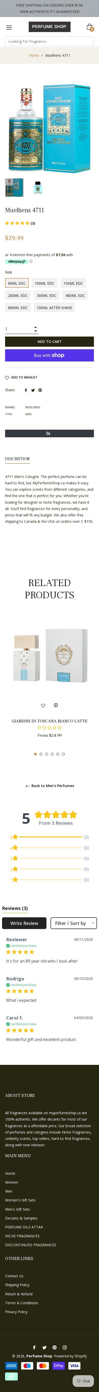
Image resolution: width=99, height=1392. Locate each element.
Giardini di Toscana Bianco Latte (50, 721)
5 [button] (57, 754)
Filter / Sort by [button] (70, 923)
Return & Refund (18, 1294)
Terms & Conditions (21, 1302)
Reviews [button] (15, 908)
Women (11, 1182)
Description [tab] (17, 458)
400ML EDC (75, 295)
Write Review (24, 923)
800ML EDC (18, 307)
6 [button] (63, 754)
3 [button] (46, 754)
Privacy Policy (16, 1311)
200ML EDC (18, 295)
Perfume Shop (39, 1356)
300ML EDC (46, 295)
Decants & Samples (21, 1218)
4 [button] (52, 754)
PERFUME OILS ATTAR (24, 1227)
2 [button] (41, 754)
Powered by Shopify (70, 1356)
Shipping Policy (17, 1284)
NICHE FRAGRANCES (22, 1236)
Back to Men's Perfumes (52, 786)
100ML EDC (44, 283)
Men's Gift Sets (17, 1209)
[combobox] (49, 41)
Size (8, 272)
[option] (49, 685)
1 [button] (35, 754)
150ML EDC (73, 283)
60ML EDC (17, 283)
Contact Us (14, 1275)
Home (34, 55)
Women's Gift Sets (20, 1200)
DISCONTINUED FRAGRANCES (30, 1244)
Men (8, 1191)
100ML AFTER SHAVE (54, 307)
